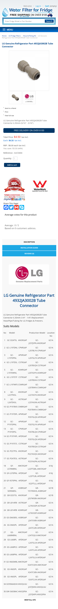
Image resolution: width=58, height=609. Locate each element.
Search (49, 21)
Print (6, 112)
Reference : (8, 153)
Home (4, 36)
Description (29, 242)
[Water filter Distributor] (29, 12)
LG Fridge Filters (15, 36)
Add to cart (12, 165)
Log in (38, 6)
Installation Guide (29, 248)
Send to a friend (10, 108)
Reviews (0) (29, 253)
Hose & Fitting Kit (29, 36)
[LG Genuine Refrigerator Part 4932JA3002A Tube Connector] (15, 92)
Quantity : (7, 158)
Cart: (47, 6)
